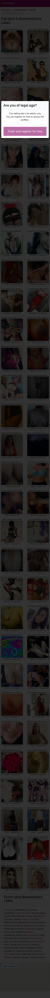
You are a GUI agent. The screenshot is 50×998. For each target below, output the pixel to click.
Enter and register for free (25, 131)
